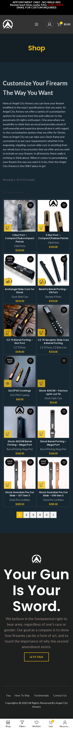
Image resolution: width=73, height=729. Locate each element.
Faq (8, 695)
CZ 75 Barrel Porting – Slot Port (20, 341)
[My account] (49, 24)
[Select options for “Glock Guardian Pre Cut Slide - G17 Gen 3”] (7, 485)
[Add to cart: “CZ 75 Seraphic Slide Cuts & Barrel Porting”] (41, 332)
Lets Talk (36, 656)
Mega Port (27, 449)
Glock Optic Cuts (53, 398)
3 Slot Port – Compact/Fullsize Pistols (53, 236)
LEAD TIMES (55, 4)
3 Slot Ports (53, 242)
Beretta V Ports (53, 296)
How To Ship (22, 695)
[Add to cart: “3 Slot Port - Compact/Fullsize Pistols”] (41, 228)
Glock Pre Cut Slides (19, 500)
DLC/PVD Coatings (19, 390)
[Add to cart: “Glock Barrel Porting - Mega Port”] (41, 434)
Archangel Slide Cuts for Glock (19, 291)
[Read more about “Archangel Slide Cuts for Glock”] (7, 282)
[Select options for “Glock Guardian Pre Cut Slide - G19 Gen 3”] (41, 485)
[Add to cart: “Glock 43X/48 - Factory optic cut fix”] (41, 383)
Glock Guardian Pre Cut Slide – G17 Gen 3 (19, 494)
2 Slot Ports (19, 246)
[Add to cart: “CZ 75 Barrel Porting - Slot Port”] (7, 332)
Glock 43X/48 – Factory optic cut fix (53, 392)
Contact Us (60, 695)
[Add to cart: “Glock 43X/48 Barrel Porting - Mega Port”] (7, 434)
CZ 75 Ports (20, 347)
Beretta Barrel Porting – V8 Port (53, 291)
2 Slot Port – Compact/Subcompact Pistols (19, 238)
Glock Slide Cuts (19, 296)
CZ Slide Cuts (60, 347)
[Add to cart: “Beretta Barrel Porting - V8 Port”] (41, 282)
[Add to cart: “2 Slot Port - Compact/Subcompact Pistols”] (7, 228)
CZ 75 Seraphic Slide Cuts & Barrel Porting (53, 341)
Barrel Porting (14, 449)
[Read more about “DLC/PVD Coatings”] (7, 383)
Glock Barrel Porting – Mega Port (53, 443)
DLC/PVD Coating (19, 395)
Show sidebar (15, 192)
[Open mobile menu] (36, 24)
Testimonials (41, 695)
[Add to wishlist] (30, 205)
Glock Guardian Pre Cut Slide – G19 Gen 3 (53, 494)
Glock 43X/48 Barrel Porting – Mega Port (19, 443)
